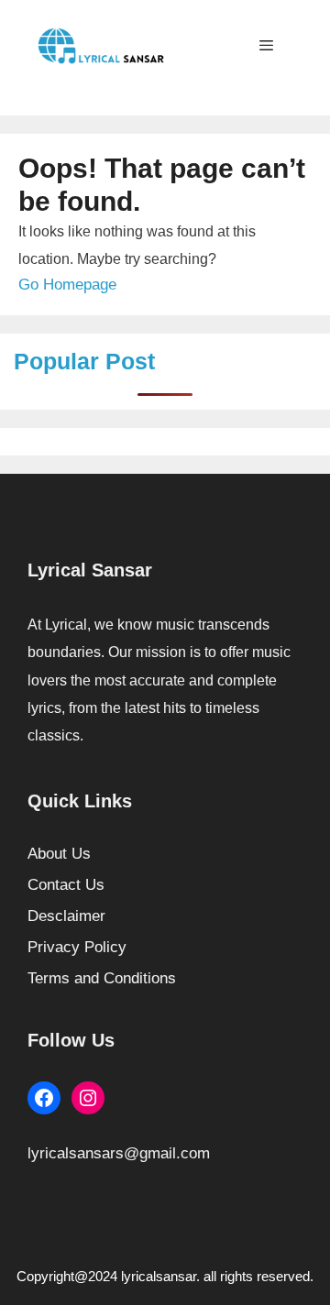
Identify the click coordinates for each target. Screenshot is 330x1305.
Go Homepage (67, 284)
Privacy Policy (77, 947)
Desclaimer (66, 916)
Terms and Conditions (102, 978)
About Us (59, 853)
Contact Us (66, 885)
